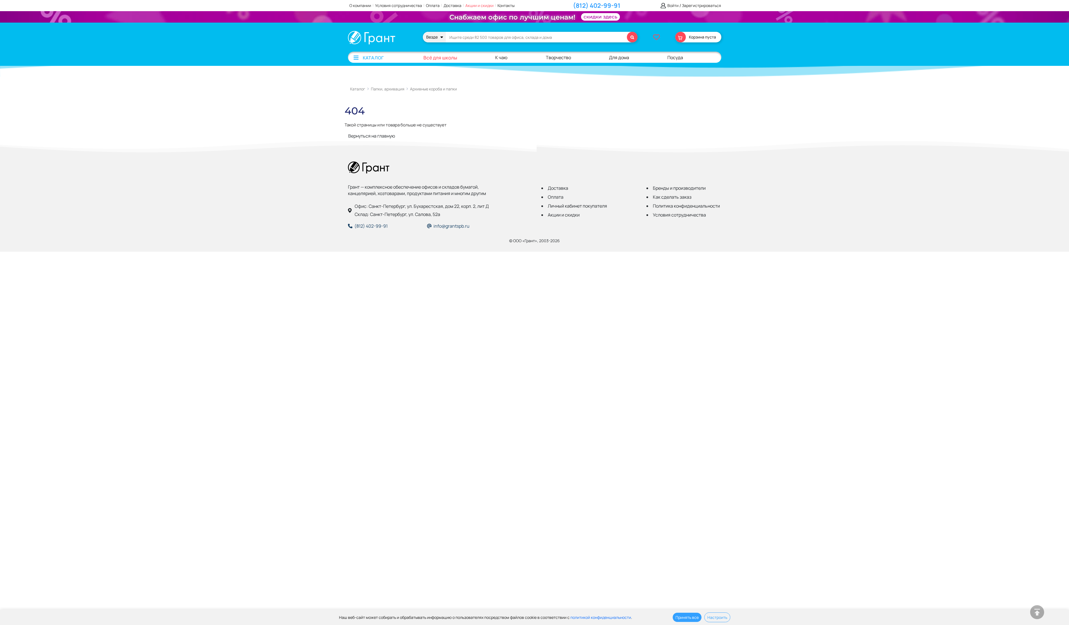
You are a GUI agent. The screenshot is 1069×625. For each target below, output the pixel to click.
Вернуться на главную (371, 136)
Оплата (433, 5)
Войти (673, 5)
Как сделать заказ (672, 197)
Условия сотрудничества (398, 5)
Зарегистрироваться (701, 5)
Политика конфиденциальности (686, 206)
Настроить (717, 617)
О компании (360, 5)
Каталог (373, 58)
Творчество (558, 57)
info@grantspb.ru (451, 226)
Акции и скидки (479, 5)
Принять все (687, 617)
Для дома (619, 57)
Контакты (506, 5)
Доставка (452, 5)
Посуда (675, 57)
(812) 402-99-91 (596, 5)
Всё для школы (440, 57)
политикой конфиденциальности (600, 617)
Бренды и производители (679, 188)
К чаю (501, 57)
